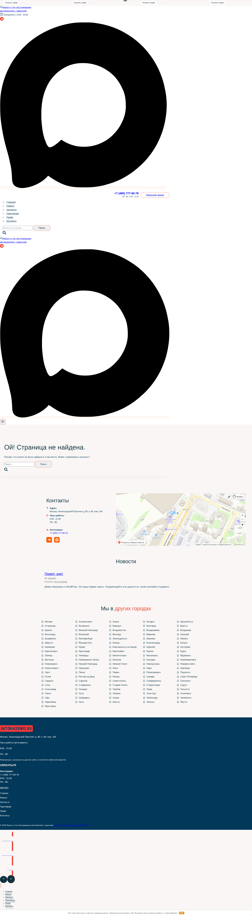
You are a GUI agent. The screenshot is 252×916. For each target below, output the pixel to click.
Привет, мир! (54, 574)
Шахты (116, 702)
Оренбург (185, 668)
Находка (150, 659)
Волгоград (50, 634)
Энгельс (150, 702)
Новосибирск (51, 668)
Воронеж (150, 634)
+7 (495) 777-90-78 (59, 533)
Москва (48, 621)
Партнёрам (12, 213)
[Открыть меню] (3, 422)
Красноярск (118, 651)
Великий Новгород (88, 630)
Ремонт (10, 206)
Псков (48, 676)
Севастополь (119, 681)
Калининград (153, 643)
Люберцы (83, 655)
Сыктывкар (50, 689)
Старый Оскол (120, 685)
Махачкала (152, 655)
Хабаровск (84, 698)
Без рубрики (60, 582)
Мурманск (185, 655)
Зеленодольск (120, 638)
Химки (116, 698)
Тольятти (185, 689)
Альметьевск (85, 621)
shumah (52, 578)
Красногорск (51, 651)
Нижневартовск (188, 659)
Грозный (184, 634)
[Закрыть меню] (0, 886)
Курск (183, 651)
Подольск (185, 672)
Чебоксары (152, 698)
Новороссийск (187, 664)
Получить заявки (62, 3)
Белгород (151, 626)
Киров (82, 647)
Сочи (47, 685)
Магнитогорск (119, 655)
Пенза (82, 672)
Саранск (49, 681)
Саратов (83, 681)
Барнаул (117, 626)
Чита (81, 702)
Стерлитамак (153, 685)
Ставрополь (85, 685)
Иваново (150, 638)
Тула (81, 693)
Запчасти (11, 209)
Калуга (183, 643)
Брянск (48, 630)
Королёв (150, 647)
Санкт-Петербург (189, 676)
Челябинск (185, 698)
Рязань (116, 676)
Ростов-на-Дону (87, 676)
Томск (48, 693)
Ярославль (50, 706)
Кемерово (50, 647)
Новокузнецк (152, 664)
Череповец (50, 702)
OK (181, 913)
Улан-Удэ (151, 693)
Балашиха (84, 626)
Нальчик (117, 659)
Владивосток (119, 630)
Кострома (185, 647)
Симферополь (153, 681)
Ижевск (184, 638)
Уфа (47, 698)
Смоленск (185, 681)
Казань (116, 643)
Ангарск (150, 621)
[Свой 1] (83, 187)
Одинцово (84, 668)
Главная (11, 202)
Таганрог (83, 689)
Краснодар (84, 651)
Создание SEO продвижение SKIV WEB (71, 825)
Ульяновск (185, 693)
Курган (149, 651)
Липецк (48, 655)
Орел (149, 668)
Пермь (116, 672)
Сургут (183, 685)
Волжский (84, 634)
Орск (47, 672)
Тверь (149, 689)
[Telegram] (2, 19)
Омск (115, 668)
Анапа (116, 621)
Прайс (9, 217)
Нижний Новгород (88, 664)
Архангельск (186, 621)
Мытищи (49, 659)
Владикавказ (152, 630)
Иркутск (49, 643)
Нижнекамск (51, 664)
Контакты (11, 221)
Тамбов (116, 689)
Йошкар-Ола (85, 643)
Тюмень (117, 693)
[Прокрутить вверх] (3, 879)
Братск (183, 626)
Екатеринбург (86, 638)
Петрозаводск (153, 672)
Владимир (185, 630)
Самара (150, 676)
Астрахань (50, 626)
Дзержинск (50, 638)
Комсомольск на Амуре (125, 647)
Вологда (117, 634)
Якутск (183, 702)
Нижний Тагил (120, 664)
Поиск (42, 228)
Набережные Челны (89, 659)
